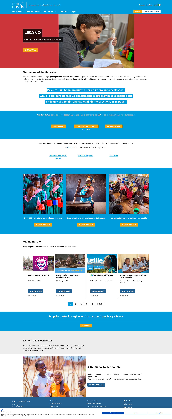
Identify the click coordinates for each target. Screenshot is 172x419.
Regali (73, 12)
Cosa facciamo (32, 12)
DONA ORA (30, 50)
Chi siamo (16, 12)
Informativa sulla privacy (94, 404)
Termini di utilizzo (92, 401)
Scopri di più (43, 224)
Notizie (63, 12)
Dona (137, 12)
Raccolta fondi (151, 12)
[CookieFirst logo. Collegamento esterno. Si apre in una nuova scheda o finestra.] (2, 410)
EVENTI (86, 325)
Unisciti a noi (49, 12)
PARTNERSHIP (113, 126)
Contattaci (53, 401)
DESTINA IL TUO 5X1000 (86, 126)
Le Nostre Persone (55, 404)
